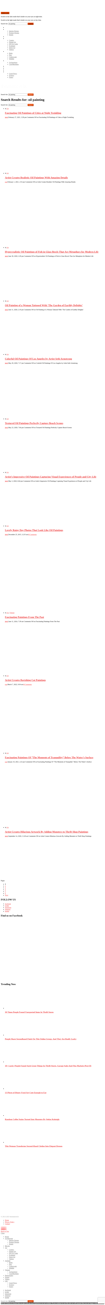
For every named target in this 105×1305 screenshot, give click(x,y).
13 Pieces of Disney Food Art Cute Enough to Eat (25, 1093)
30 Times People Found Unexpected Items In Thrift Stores (29, 1012)
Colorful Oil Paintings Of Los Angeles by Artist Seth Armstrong (38, 358)
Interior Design (14, 31)
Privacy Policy (9, 1222)
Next (6, 895)
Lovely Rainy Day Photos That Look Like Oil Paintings (34, 530)
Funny (11, 77)
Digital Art (12, 42)
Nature (7, 68)
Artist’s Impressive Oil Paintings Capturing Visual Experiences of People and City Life (50, 476)
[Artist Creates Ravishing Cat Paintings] (54, 719)
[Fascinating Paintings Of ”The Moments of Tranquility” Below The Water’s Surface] (54, 795)
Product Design (14, 33)
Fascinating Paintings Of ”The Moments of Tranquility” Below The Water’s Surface (49, 757)
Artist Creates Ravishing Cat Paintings (25, 680)
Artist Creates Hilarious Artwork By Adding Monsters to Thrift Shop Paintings (46, 831)
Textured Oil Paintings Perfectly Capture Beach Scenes (34, 423)
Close (3, 1233)
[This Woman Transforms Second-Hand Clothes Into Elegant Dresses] (54, 1132)
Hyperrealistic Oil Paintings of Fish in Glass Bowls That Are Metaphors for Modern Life (51, 251)
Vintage (7, 61)
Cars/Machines (14, 64)
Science (11, 75)
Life (6, 72)
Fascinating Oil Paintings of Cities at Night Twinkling (33, 113)
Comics (11, 40)
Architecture (9, 29)
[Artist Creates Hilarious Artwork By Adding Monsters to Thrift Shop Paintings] (54, 858)
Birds (11, 53)
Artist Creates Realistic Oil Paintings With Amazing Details (36, 177)
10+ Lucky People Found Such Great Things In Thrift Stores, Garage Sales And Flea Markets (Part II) (48, 1066)
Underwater (13, 57)
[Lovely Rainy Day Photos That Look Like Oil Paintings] (54, 574)
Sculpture (12, 46)
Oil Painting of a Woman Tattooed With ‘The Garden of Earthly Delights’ (44, 305)
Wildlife (11, 59)
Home (7, 27)
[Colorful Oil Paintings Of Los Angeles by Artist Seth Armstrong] (54, 392)
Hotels (11, 35)
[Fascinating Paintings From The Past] (54, 649)
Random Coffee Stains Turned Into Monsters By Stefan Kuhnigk (32, 1119)
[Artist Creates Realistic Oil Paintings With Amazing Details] (54, 216)
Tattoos (11, 49)
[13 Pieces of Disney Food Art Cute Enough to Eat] (54, 1079)
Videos (7, 70)
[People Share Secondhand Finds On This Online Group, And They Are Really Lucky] (54, 1025)
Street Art (12, 48)
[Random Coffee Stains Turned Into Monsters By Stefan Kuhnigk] (54, 1105)
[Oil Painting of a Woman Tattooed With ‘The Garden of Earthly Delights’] (54, 333)
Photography (9, 66)
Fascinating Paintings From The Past (24, 617)
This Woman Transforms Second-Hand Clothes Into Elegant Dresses (33, 1146)
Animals (7, 51)
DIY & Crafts (13, 44)
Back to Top (5, 1231)
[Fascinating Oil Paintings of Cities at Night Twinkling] (54, 146)
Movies (7, 37)
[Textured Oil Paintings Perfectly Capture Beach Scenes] (54, 450)
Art (6, 38)
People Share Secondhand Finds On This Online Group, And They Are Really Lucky (40, 1039)
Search (31, 24)
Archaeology (13, 62)
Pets (10, 55)
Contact (7, 1224)
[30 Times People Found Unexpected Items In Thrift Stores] (54, 998)
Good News (13, 74)
